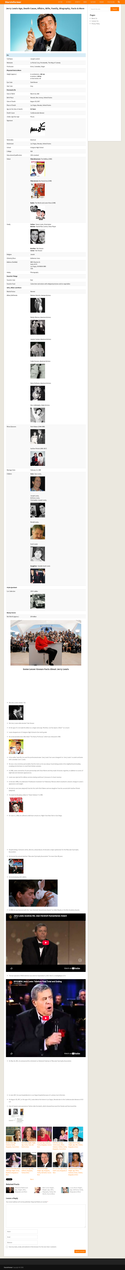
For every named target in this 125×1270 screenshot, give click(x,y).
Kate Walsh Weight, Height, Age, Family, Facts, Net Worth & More (29, 1145)
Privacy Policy (96, 24)
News (85, 2)
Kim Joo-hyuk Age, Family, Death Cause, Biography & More (60, 1171)
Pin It (31, 1179)
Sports (77, 2)
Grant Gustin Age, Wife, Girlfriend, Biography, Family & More (28, 1171)
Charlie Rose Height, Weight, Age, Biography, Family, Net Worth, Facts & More (44, 1171)
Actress (68, 2)
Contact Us (95, 21)
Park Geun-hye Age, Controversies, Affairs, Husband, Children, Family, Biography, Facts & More (60, 1146)
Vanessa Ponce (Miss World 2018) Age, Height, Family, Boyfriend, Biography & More (13, 1171)
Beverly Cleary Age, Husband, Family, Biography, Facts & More (12, 1145)
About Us (94, 18)
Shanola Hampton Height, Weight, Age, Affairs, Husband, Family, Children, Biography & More (75, 1171)
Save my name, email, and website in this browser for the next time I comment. (33, 1247)
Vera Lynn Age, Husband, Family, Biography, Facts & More (44, 1145)
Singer (101, 2)
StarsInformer (13, 2)
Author (93, 2)
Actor (60, 2)
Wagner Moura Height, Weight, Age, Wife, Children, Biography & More (75, 1145)
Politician (111, 2)
